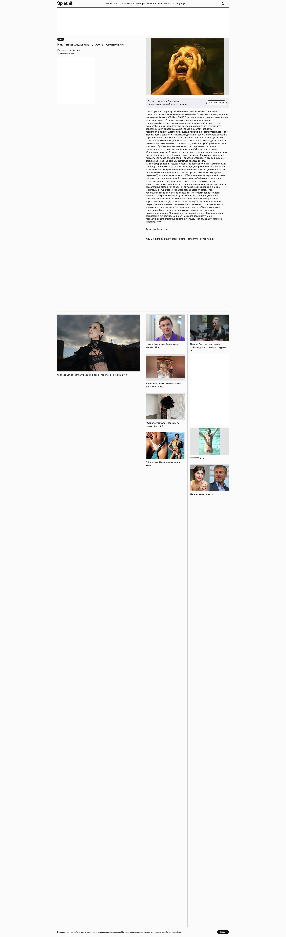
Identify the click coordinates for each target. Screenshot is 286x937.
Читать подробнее (173, 932)
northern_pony (160, 229)
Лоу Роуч (180, 3)
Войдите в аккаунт (160, 238)
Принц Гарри (111, 3)
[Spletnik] (65, 3)
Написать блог (216, 102)
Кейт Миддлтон (166, 3)
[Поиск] (222, 3)
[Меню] (227, 3)
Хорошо (223, 932)
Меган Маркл (127, 3)
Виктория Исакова (146, 3)
